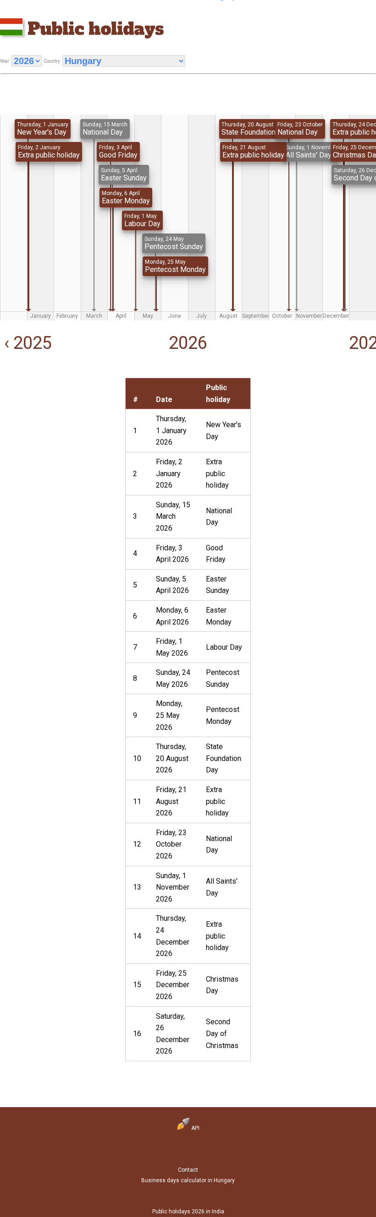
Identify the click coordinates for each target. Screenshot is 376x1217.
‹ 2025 (26, 343)
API (194, 1128)
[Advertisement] (62, 435)
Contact (188, 1170)
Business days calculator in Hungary (188, 1180)
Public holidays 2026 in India (188, 1211)
